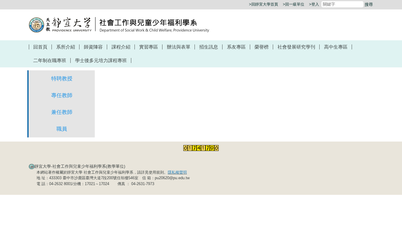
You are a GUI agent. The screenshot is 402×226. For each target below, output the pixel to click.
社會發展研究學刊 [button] (296, 46)
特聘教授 (61, 79)
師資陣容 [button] (93, 46)
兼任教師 (61, 112)
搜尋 (369, 4)
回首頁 (40, 46)
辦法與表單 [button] (178, 46)
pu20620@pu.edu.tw (172, 178)
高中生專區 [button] (336, 46)
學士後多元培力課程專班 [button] (101, 60)
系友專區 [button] (236, 46)
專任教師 (61, 95)
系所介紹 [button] (65, 46)
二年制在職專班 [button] (49, 60)
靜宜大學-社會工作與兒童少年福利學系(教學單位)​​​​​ (79, 166)
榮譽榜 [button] (262, 46)
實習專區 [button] (148, 46)
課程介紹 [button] (121, 46)
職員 (62, 129)
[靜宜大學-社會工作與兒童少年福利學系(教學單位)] (119, 24)
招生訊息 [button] (208, 46)
